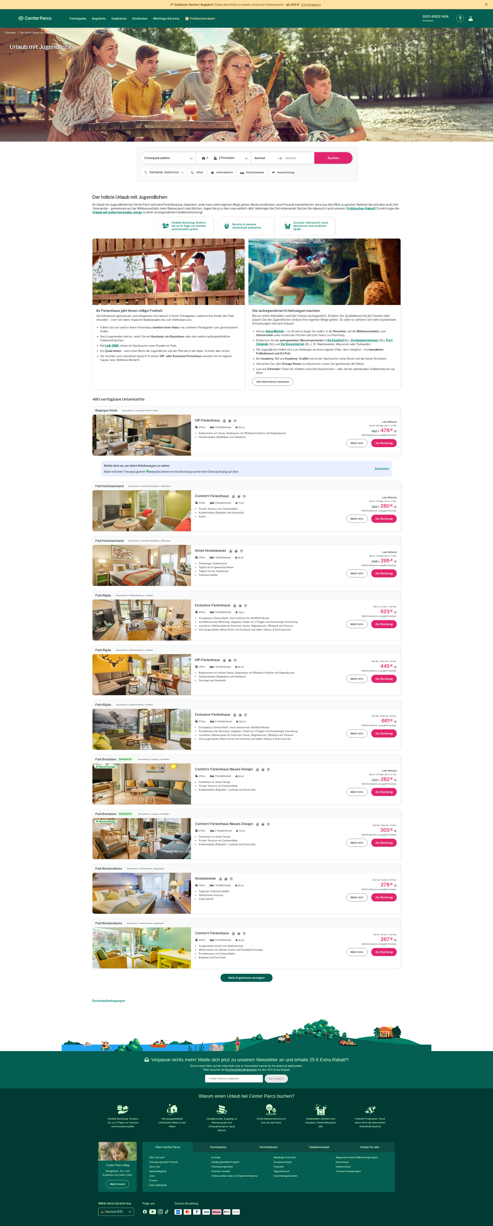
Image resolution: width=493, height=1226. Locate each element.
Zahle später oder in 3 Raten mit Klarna (234, 1175)
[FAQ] (460, 18)
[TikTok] (167, 1212)
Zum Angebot (311, 4)
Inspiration (119, 18)
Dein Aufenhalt (158, 1185)
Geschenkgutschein (285, 1175)
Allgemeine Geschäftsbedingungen (357, 1157)
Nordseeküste (146, 869)
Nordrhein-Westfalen (150, 486)
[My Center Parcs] (471, 18)
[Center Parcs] (34, 18)
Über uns (154, 1166)
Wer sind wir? (157, 1157)
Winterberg (165, 486)
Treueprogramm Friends (163, 1162)
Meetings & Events (166, 18)
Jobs (152, 1175)
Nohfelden (165, 759)
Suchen (333, 158)
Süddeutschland (136, 595)
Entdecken (140, 18)
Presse (153, 1180)
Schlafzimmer (255, 172)
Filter (199, 172)
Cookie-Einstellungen (348, 1171)
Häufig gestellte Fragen (225, 1162)
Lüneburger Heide (143, 410)
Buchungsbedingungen (108, 1000)
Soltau (155, 410)
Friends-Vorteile (220, 1171)
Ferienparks (78, 18)
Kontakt (216, 1157)
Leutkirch (149, 595)
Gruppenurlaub (282, 1162)
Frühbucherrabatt (202, 18)
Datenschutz (343, 1166)
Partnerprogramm (222, 1166)
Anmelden (382, 468)
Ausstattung (285, 172)
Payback (278, 1166)
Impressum (342, 1162)
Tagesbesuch (281, 1171)
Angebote (99, 18)
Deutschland (127, 410)
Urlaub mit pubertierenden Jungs (117, 212)
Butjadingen (158, 869)
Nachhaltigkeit (157, 1171)
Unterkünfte (224, 172)
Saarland (155, 759)
